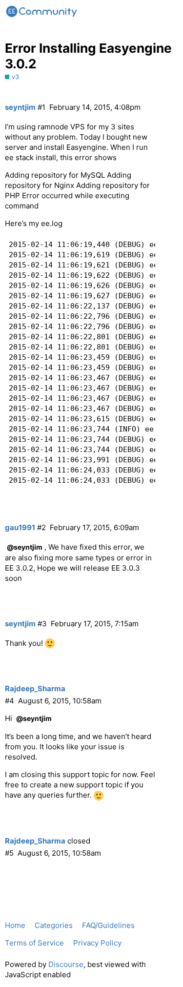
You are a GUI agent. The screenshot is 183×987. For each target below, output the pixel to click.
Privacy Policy (97, 942)
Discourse (65, 964)
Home (15, 925)
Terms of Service (34, 942)
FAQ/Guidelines (108, 925)
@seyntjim (24, 547)
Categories (54, 925)
